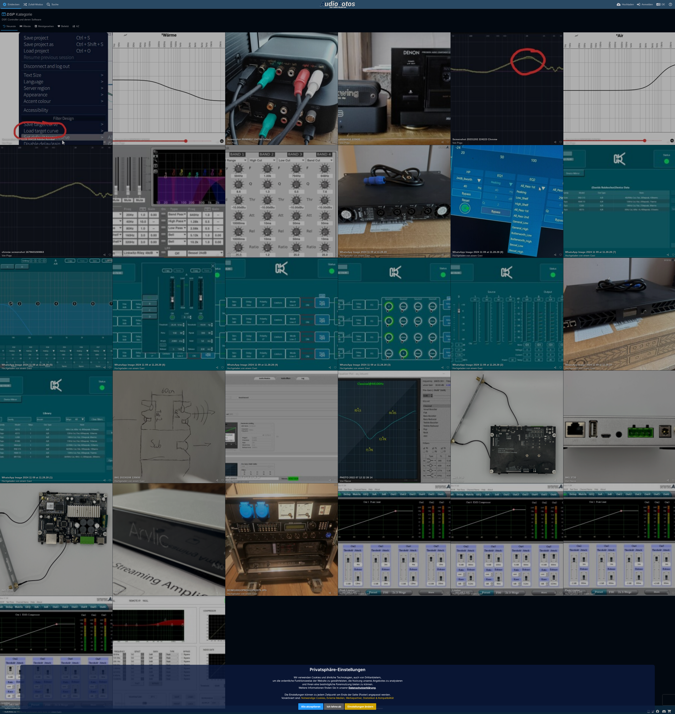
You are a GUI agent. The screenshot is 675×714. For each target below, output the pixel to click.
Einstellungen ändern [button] (360, 706)
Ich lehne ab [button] (334, 706)
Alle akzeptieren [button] (310, 706)
